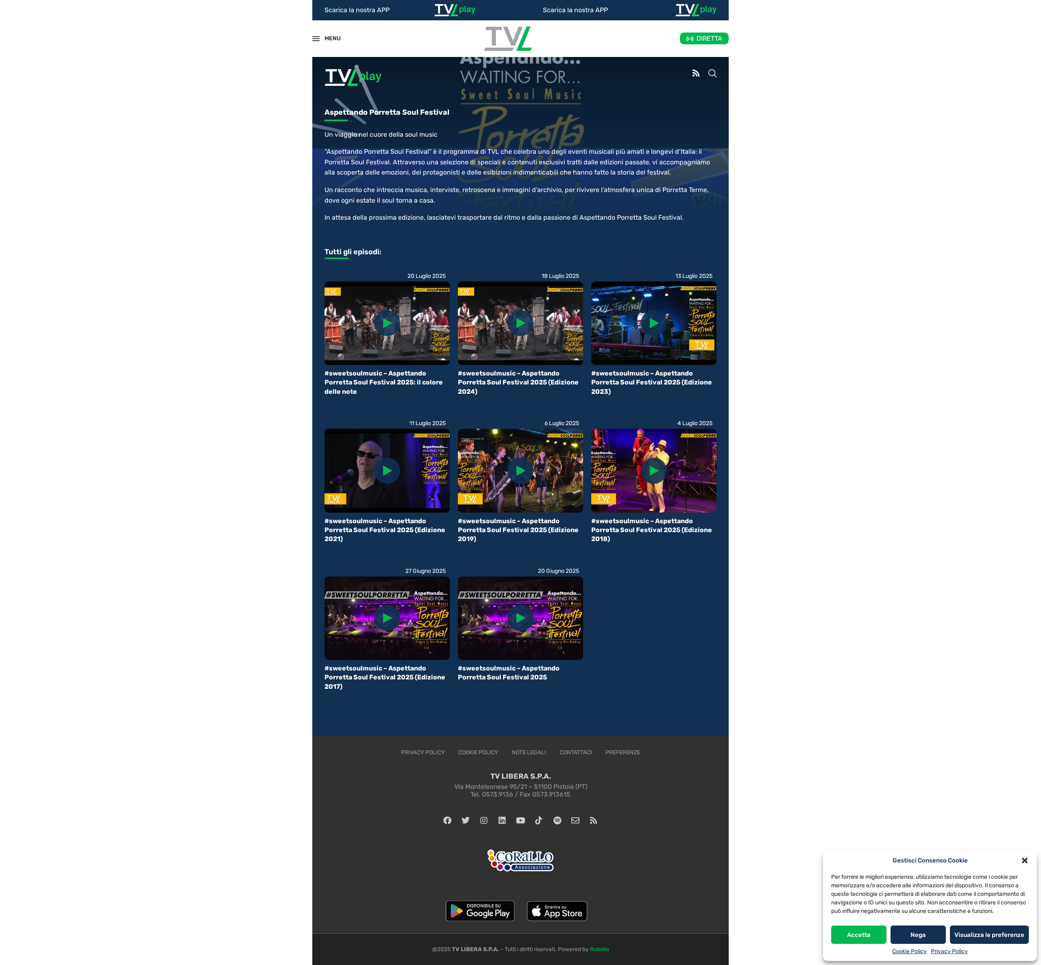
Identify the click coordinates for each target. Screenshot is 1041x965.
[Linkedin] (502, 820)
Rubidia (599, 949)
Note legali (529, 752)
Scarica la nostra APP (357, 10)
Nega (918, 935)
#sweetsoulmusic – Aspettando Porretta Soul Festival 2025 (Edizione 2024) (518, 382)
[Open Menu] (316, 38)
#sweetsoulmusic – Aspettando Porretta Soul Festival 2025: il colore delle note (383, 382)
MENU (328, 38)
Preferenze (622, 752)
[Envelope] (575, 820)
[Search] (712, 74)
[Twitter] (465, 820)
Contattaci (576, 752)
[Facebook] (447, 820)
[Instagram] (484, 820)
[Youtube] (520, 820)
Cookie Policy (909, 951)
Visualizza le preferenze (989, 935)
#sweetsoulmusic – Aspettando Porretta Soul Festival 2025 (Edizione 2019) (518, 530)
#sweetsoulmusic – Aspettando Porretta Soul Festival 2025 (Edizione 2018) (651, 530)
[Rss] (594, 820)
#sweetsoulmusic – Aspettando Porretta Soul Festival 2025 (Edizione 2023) (651, 382)
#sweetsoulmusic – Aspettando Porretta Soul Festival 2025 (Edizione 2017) (384, 677)
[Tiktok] (539, 820)
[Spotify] (557, 820)
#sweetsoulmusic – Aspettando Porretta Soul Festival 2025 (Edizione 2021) (384, 530)
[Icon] (387, 323)
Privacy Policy (949, 951)
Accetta (859, 935)
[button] (1025, 860)
